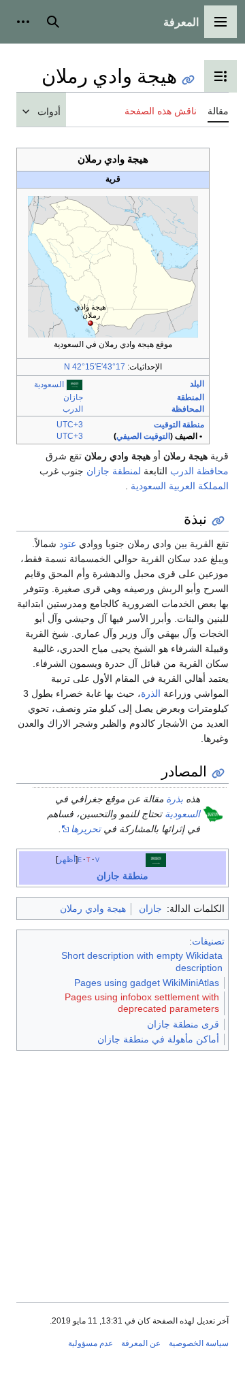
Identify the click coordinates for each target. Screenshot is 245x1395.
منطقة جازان (122, 875)
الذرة (151, 693)
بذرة (174, 798)
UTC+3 (69, 424)
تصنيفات (208, 941)
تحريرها (86, 828)
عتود (67, 543)
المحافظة (188, 409)
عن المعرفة (141, 1343)
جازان (73, 397)
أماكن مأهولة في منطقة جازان (158, 1039)
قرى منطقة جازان (183, 1024)
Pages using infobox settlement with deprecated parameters (142, 1003)
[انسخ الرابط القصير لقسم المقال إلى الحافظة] (218, 521)
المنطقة (190, 397)
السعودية (49, 384)
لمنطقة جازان (113, 470)
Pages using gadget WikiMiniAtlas (146, 982)
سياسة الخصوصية (199, 1343)
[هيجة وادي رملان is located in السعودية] (113, 266)
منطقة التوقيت (179, 424)
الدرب (73, 409)
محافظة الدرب (199, 470)
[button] (220, 21)
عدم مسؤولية (90, 1343)
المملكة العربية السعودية (180, 485)
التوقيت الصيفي (143, 436)
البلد (197, 384)
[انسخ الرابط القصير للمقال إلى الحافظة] (188, 80)
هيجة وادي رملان (93, 908)
